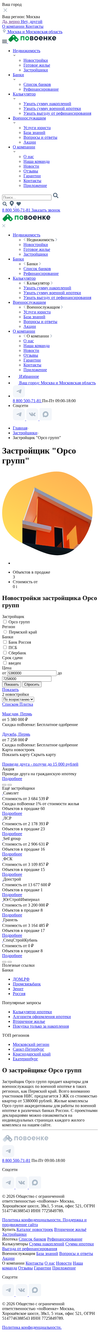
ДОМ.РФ (21, 979)
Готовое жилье (36, 65)
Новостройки (35, 60)
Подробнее (12, 778)
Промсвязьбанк (27, 984)
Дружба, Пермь (16, 734)
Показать (10, 689)
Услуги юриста (37, 127)
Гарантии (32, 176)
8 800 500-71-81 (16, 210)
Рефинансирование (41, 89)
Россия (19, 993)
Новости (31, 166)
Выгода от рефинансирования (29, 1248)
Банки (18, 74)
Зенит (18, 988)
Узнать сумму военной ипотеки (52, 108)
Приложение (35, 185)
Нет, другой (31, 21)
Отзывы (30, 171)
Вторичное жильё (70, 1229)
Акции (29, 142)
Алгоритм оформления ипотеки (42, 1016)
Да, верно (11, 21)
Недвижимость (26, 50)
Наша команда (36, 161)
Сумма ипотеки (79, 1244)
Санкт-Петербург (28, 1049)
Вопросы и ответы (40, 137)
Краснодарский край (32, 1054)
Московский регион (31, 1044)
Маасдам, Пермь (17, 714)
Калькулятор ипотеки (32, 1011)
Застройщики (35, 70)
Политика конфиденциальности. (32, 1220)
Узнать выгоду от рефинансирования (57, 113)
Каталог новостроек (35, 1229)
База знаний (34, 132)
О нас (28, 156)
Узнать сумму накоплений (47, 103)
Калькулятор (24, 94)
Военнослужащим (29, 118)
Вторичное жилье (29, 1021)
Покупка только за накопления (41, 1026)
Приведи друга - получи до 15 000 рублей (40, 764)
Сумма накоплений (46, 1244)
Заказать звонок (45, 210)
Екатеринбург (25, 1059)
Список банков (37, 84)
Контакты (34, 26)
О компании (14, 26)
